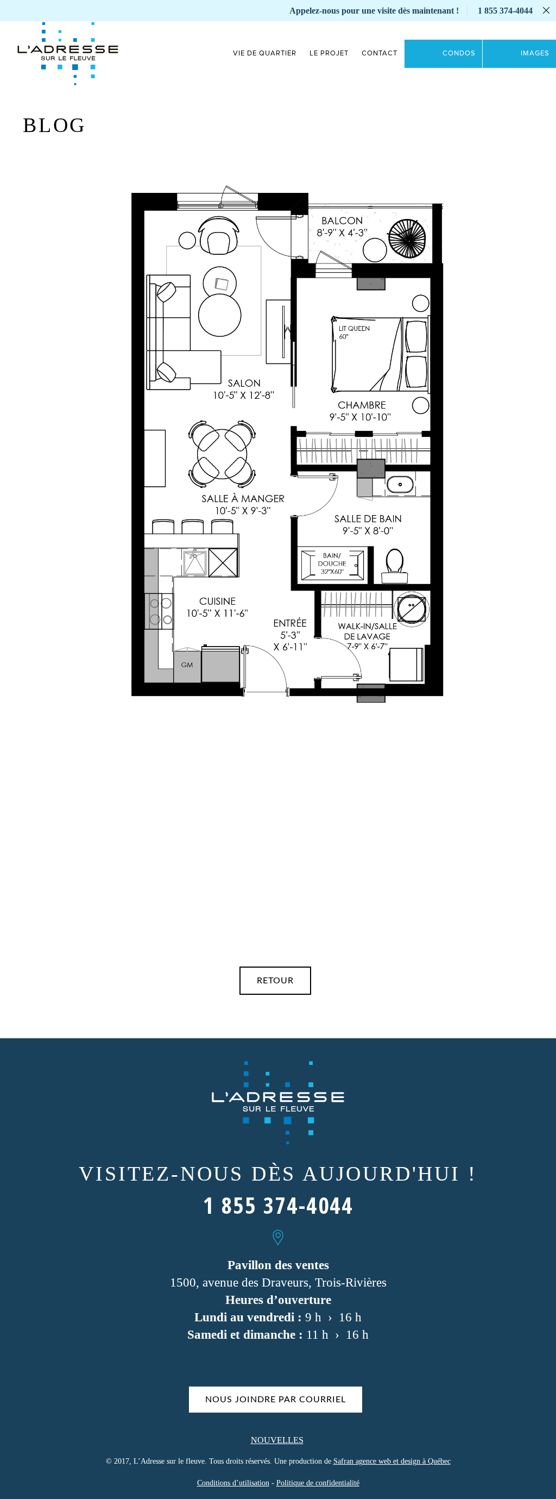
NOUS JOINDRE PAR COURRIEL (275, 1399)
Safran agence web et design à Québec (392, 1461)
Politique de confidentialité (317, 1483)
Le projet (329, 53)
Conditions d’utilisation (233, 1483)
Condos (459, 53)
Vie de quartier (264, 53)
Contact (379, 53)
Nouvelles (277, 1440)
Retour (275, 980)
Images (535, 53)
